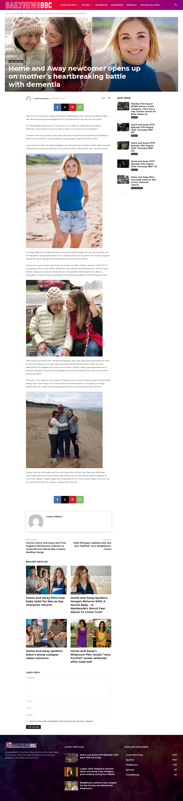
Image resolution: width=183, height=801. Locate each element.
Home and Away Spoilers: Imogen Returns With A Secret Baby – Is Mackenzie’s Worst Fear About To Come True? (89, 605)
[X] (65, 107)
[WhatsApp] (80, 107)
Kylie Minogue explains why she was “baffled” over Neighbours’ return (92, 546)
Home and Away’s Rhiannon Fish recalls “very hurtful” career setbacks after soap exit (90, 656)
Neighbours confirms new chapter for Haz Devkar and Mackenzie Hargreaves (98, 786)
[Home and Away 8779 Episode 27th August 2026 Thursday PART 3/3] (123, 127)
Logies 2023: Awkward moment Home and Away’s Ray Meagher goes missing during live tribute (97, 772)
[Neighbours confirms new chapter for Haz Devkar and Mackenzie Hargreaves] (71, 786)
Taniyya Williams (41, 98)
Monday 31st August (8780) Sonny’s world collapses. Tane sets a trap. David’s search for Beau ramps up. (143, 109)
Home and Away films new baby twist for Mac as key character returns (45, 601)
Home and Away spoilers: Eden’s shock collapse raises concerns (44, 654)
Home (7, 13)
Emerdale (132, 5)
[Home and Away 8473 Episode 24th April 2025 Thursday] (71, 758)
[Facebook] (57, 107)
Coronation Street (150, 5)
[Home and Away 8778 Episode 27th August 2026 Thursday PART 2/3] (123, 145)
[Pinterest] (72, 107)
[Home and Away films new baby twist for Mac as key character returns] (46, 580)
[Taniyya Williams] (29, 98)
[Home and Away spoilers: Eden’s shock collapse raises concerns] (46, 633)
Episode (86, 5)
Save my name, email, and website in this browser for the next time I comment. (61, 721)
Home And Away (68, 5)
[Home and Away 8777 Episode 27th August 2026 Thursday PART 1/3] (123, 164)
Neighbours (101, 5)
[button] (176, 5)
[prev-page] (118, 193)
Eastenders (117, 5)
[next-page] (122, 193)
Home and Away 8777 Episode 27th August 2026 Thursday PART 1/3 (144, 164)
